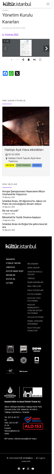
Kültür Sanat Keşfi (14, 271)
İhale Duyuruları (35, 290)
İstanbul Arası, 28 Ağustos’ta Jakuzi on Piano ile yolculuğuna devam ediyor (24, 202)
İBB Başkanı (32, 264)
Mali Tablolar (34, 286)
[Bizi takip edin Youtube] (33, 469)
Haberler (10, 267)
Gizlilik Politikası (35, 317)
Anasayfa (10, 259)
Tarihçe (31, 278)
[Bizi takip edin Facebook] (19, 469)
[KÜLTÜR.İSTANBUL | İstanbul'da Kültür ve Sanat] (17, 3)
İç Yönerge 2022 (10, 34)
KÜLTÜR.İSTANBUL (24, 458)
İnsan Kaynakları (35, 282)
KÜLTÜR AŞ (10, 279)
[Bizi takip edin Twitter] (23, 469)
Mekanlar (10, 275)
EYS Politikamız (34, 294)
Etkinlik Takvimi (13, 263)
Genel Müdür (33, 268)
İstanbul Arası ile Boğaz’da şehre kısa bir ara (24, 226)
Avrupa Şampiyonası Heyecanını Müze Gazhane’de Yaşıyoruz (23, 193)
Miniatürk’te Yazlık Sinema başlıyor (21, 217)
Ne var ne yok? (10, 210)
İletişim (9, 283)
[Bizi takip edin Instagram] (28, 469)
